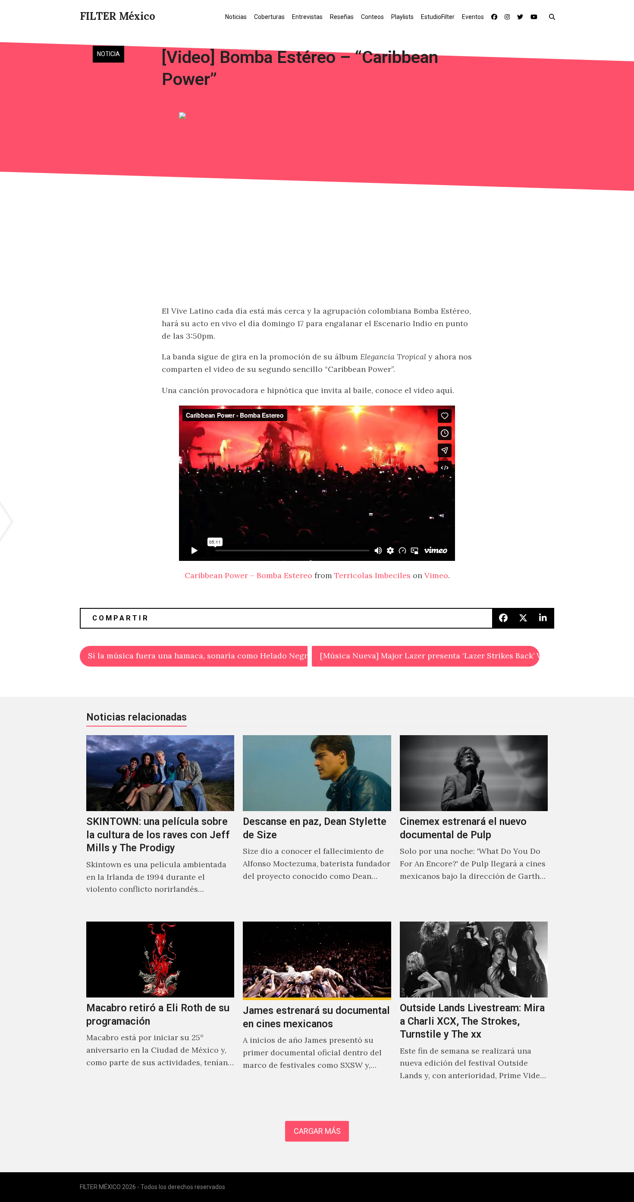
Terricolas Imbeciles (372, 575)
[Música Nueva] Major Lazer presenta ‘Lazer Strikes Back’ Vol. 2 (430, 656)
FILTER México (117, 16)
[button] (554, 16)
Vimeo (436, 575)
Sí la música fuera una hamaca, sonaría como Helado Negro (198, 656)
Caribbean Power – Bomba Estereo (248, 575)
